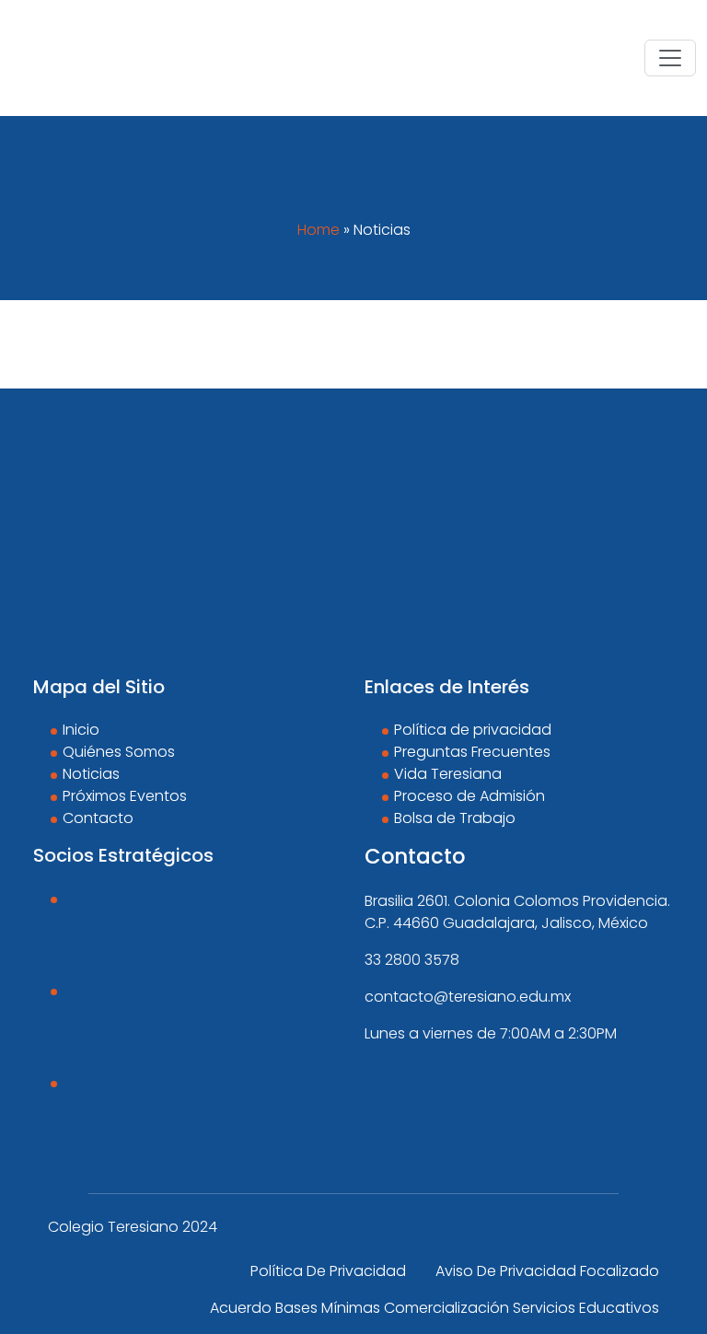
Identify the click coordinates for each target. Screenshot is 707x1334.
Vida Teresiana (448, 773)
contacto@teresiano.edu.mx (468, 996)
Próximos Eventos (125, 795)
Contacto (98, 818)
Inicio (81, 729)
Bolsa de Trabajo (455, 818)
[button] (670, 58)
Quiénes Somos (119, 751)
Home (318, 229)
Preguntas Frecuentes (472, 751)
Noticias (91, 773)
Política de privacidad (472, 729)
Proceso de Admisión (469, 795)
